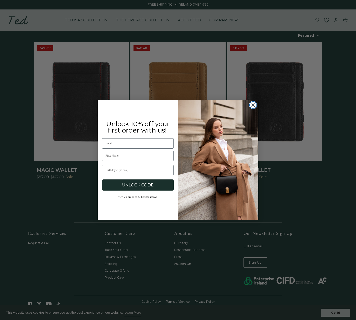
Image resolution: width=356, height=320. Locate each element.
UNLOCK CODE (138, 185)
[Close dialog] (253, 105)
